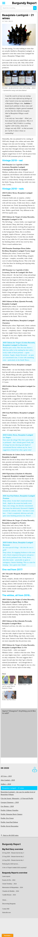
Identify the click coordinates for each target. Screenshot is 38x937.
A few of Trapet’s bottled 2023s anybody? (14, 867)
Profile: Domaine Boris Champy (11, 814)
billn (11, 21)
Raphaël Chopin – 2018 (24, 684)
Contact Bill (5, 909)
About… (4, 900)
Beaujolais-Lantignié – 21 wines (18, 17)
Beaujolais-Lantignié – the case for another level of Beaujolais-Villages (9, 686)
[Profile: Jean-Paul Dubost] (9, 695)
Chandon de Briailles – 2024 (10, 891)
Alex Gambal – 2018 (8, 780)
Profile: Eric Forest (7, 818)
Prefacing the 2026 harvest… (10, 864)
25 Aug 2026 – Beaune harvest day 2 (13, 856)
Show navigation (3, 3)
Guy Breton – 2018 (7, 806)
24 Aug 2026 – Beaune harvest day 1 (13, 860)
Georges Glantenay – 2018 (10, 802)
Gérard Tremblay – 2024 (9, 884)
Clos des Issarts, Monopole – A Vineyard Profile (17, 798)
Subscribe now (6, 912)
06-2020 (5, 768)
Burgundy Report (24, 3)
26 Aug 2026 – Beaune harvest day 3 (13, 853)
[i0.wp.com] (19, 34)
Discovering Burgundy (9, 903)
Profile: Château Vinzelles (9, 810)
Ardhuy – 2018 (6, 784)
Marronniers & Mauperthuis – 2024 (12, 887)
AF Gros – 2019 (6, 776)
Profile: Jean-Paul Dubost (9, 699)
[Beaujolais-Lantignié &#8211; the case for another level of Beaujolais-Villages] (9, 680)
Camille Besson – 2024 (9, 895)
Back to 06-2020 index (11, 835)
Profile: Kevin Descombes (9, 826)
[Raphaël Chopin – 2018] (25, 680)
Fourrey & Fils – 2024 (8, 880)
